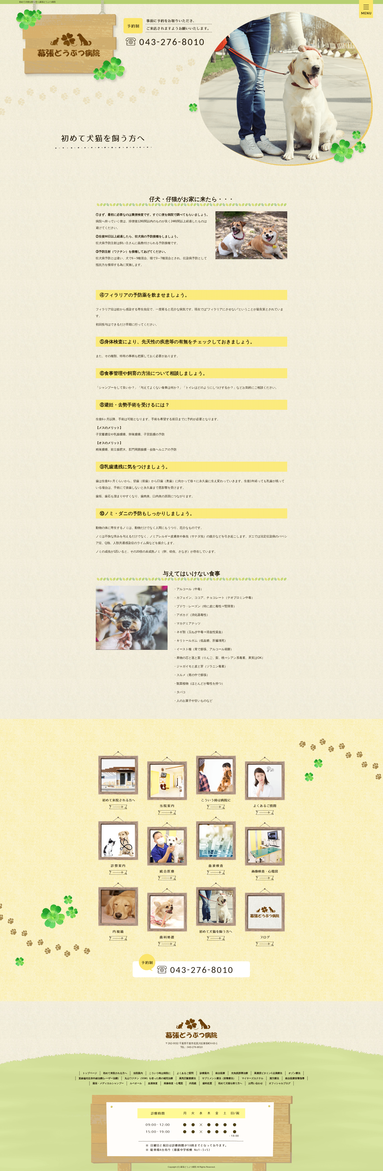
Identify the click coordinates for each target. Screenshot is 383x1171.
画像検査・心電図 (173, 1083)
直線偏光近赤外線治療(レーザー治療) (98, 1078)
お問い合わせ (255, 1083)
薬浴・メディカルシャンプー (108, 1083)
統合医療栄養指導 (294, 1078)
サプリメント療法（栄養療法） (219, 1078)
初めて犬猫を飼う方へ (230, 1083)
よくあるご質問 (185, 1073)
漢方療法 (274, 1078)
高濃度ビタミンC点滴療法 (268, 1073)
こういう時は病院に (160, 1073)
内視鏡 (192, 1083)
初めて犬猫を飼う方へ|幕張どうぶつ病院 (37, 2)
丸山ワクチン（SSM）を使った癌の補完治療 (149, 1078)
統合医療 (220, 1073)
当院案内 (138, 1073)
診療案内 (204, 1073)
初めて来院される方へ (115, 1073)
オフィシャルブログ (279, 1083)
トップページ (90, 1073)
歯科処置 (207, 1083)
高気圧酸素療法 (187, 1078)
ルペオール (136, 1083)
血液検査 (153, 1083)
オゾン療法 (294, 1073)
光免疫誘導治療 (239, 1073)
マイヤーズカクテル (252, 1078)
